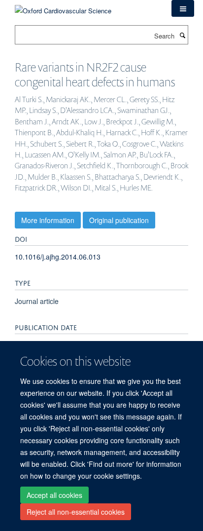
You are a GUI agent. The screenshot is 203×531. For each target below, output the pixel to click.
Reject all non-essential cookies (76, 512)
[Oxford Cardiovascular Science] (63, 7)
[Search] (182, 35)
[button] (182, 8)
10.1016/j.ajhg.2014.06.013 (58, 257)
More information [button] (47, 220)
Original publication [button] (119, 220)
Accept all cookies (54, 495)
